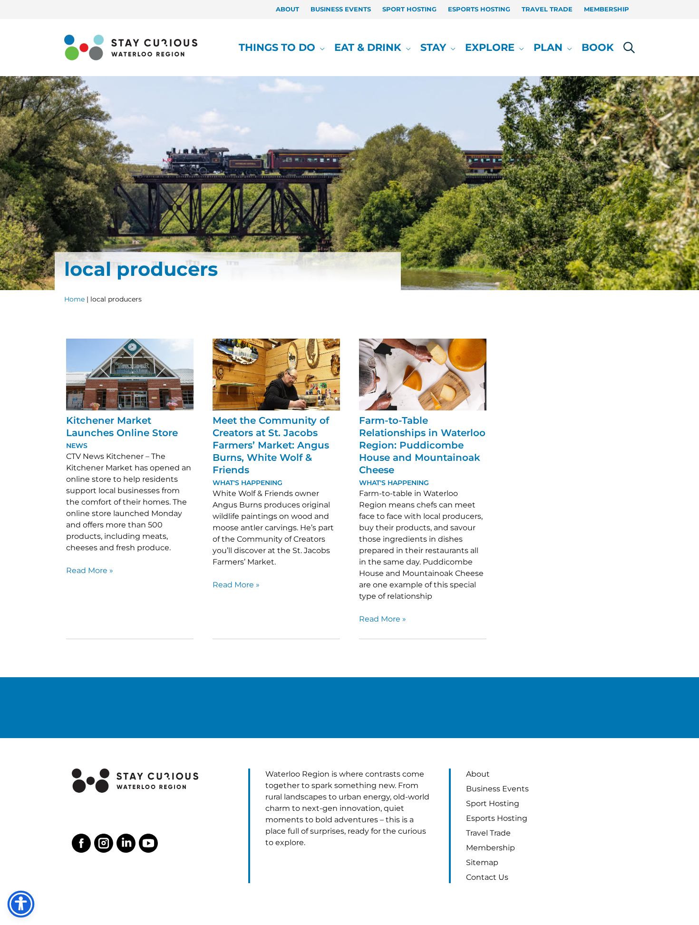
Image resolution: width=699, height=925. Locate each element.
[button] (320, 47)
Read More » (89, 570)
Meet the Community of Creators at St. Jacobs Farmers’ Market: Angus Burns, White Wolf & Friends (271, 445)
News (76, 445)
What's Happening (247, 482)
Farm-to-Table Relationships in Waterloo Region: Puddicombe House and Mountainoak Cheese (422, 445)
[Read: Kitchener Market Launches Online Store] (130, 374)
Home (74, 299)
